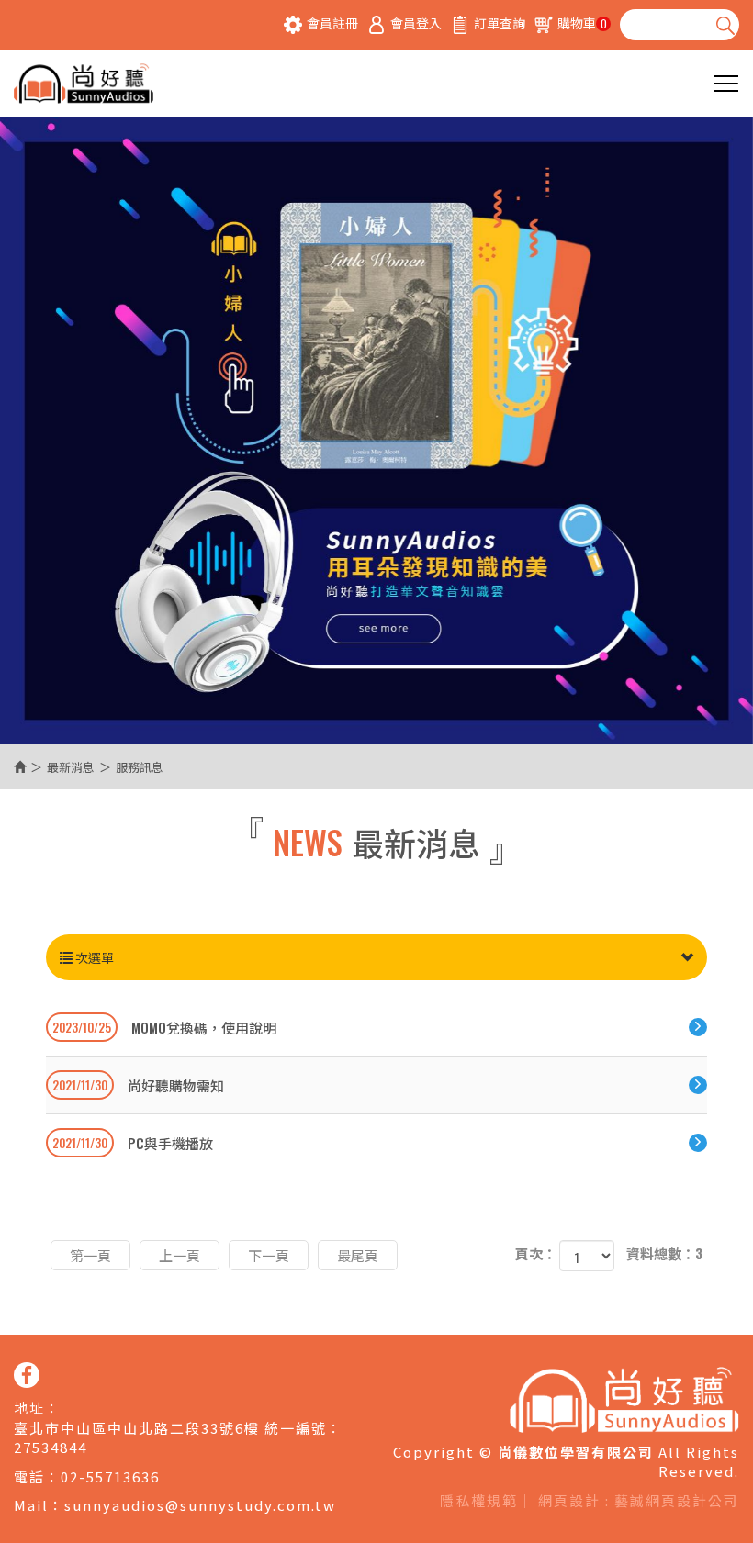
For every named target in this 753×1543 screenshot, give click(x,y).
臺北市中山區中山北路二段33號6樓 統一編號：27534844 (178, 1437)
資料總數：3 (664, 1253)
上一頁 (179, 1255)
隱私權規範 (479, 1500)
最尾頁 (357, 1255)
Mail (31, 1505)
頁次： (535, 1253)
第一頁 (90, 1255)
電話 (29, 1476)
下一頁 (268, 1255)
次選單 (93, 957)
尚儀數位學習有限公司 (83, 83)
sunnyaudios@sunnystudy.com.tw (200, 1505)
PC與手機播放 (132, 1143)
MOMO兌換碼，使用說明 (164, 1027)
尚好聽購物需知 (138, 1085)
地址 (29, 1407)
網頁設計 (569, 1500)
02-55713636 (110, 1476)
